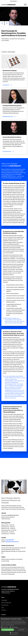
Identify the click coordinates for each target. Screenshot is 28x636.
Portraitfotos (4, 605)
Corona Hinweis (14, 1)
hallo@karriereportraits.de (12, 541)
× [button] (26, 617)
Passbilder (4, 600)
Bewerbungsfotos (6, 602)
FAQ (2, 607)
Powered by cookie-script (14, 634)
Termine (3, 610)
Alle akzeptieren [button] (7, 629)
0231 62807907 (10, 540)
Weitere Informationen (10, 625)
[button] (25, 4)
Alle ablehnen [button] (21, 629)
